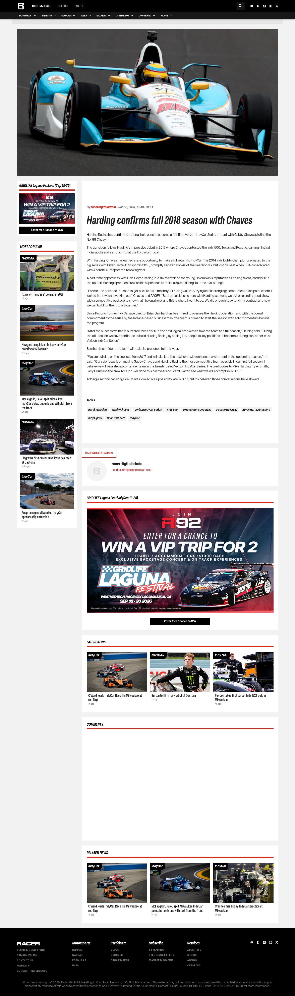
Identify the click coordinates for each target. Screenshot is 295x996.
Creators (193, 965)
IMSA (75, 965)
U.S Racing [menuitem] (122, 15)
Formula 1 (79, 960)
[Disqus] (180, 784)
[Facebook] (258, 6)
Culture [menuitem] (63, 6)
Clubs (115, 949)
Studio (192, 955)
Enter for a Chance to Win (47, 230)
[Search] (241, 6)
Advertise (194, 949)
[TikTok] (264, 6)
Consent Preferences (32, 971)
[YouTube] (251, 6)
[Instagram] (270, 6)
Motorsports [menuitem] (41, 6)
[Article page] (47, 273)
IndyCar (77, 949)
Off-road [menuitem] (145, 15)
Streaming (156, 949)
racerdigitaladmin (103, 207)
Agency (192, 960)
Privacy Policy (27, 955)
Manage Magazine (161, 960)
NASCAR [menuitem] (66, 15)
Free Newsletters (161, 955)
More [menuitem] (164, 15)
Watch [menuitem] (79, 6)
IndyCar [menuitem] (47, 15)
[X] (276, 6)
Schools (117, 955)
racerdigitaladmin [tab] (99, 453)
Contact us (25, 960)
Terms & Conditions (31, 950)
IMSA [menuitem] (84, 15)
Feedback (23, 965)
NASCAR (77, 955)
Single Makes (120, 960)
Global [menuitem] (101, 15)
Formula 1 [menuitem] (25, 15)
